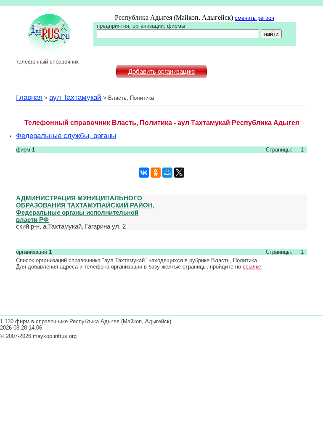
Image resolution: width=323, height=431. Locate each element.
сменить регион (254, 18)
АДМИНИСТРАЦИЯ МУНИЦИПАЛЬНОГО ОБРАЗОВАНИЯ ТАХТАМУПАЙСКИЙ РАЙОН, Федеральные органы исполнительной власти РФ (85, 208)
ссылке (252, 266)
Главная (29, 97)
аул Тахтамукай (75, 97)
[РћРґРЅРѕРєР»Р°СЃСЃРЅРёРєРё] (156, 172)
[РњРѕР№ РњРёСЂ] (167, 172)
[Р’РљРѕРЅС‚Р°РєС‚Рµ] (144, 172)
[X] (179, 172)
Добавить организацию (161, 71)
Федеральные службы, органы (66, 135)
